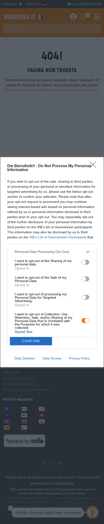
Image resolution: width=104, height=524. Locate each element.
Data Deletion (24, 358)
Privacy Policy (79, 358)
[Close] (94, 166)
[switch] (85, 262)
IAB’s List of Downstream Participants (57, 237)
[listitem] (52, 251)
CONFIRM (31, 341)
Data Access (52, 358)
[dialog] (52, 262)
